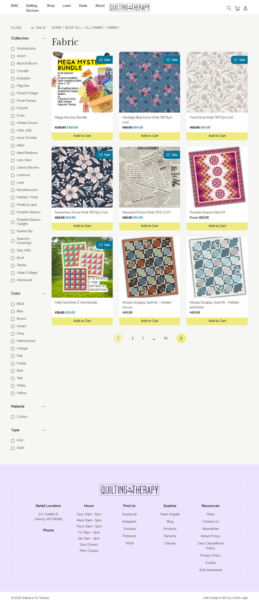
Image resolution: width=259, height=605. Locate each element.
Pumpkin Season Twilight (28, 222)
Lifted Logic (240, 598)
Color (15, 293)
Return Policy (210, 536)
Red (20, 370)
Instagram (129, 521)
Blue (20, 311)
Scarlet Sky (25, 231)
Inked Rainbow (27, 152)
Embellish (23, 78)
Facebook (129, 514)
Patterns (170, 536)
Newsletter (210, 528)
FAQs (210, 514)
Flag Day (23, 85)
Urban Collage (27, 272)
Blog (170, 521)
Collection (20, 38)
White (21, 385)
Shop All (73, 27)
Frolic (21, 115)
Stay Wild (24, 250)
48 (166, 338)
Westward (24, 280)
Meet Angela (169, 514)
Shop (51, 5)
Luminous (23, 175)
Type (15, 430)
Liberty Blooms (28, 167)
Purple (21, 363)
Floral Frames (26, 100)
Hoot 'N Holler (27, 137)
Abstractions (26, 48)
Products (170, 528)
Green (21, 326)
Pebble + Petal (27, 197)
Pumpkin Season (28, 212)
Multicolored (26, 341)
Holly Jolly (24, 130)
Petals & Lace (27, 204)
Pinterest (129, 536)
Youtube (129, 528)
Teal (19, 378)
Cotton (22, 416)
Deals (83, 5)
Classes (170, 543)
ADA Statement (210, 570)
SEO (224, 598)
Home (56, 27)
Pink (19, 355)
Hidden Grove (27, 122)
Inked (20, 145)
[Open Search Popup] (229, 8)
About (100, 5)
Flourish (22, 108)
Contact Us (210, 521)
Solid (20, 447)
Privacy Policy (210, 555)
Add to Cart (82, 135)
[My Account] (245, 8)
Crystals (23, 71)
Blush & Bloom (27, 63)
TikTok (129, 543)
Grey (20, 333)
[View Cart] (237, 8)
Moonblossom (27, 190)
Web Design (211, 598)
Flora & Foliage (27, 93)
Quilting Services (32, 8)
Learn (67, 5)
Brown (21, 318)
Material (17, 406)
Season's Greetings (24, 241)
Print (20, 440)
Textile (21, 265)
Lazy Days (24, 160)
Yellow (22, 393)
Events (211, 562)
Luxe (20, 182)
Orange (22, 348)
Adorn (21, 56)
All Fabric (94, 27)
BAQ (14, 5)
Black (20, 303)
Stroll (20, 257)
